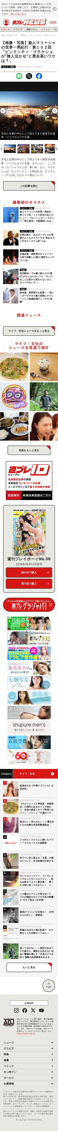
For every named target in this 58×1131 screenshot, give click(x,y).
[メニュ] (52, 22)
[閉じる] (54, 9)
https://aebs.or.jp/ (26, 1033)
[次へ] (55, 111)
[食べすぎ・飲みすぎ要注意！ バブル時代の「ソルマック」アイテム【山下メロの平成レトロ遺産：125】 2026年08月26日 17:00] (14, 396)
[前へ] (3, 111)
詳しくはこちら (18, 13)
